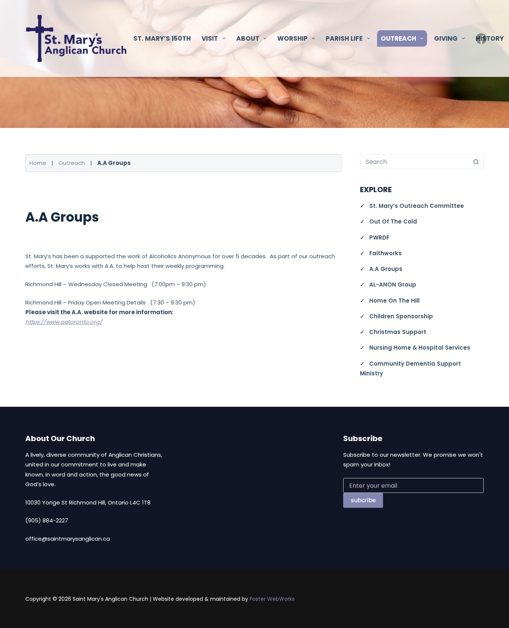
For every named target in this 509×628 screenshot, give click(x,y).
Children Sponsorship (401, 316)
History (490, 38)
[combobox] (414, 161)
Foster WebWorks (272, 599)
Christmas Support (397, 332)
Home (37, 163)
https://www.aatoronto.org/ (63, 322)
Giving (446, 38)
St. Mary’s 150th (162, 38)
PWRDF (379, 237)
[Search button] (476, 161)
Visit (210, 38)
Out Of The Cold (393, 221)
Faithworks (385, 253)
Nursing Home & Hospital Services (419, 348)
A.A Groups (385, 269)
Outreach (72, 163)
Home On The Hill (394, 300)
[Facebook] (481, 38)
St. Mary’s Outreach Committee (416, 206)
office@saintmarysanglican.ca (67, 539)
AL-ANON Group (392, 284)
